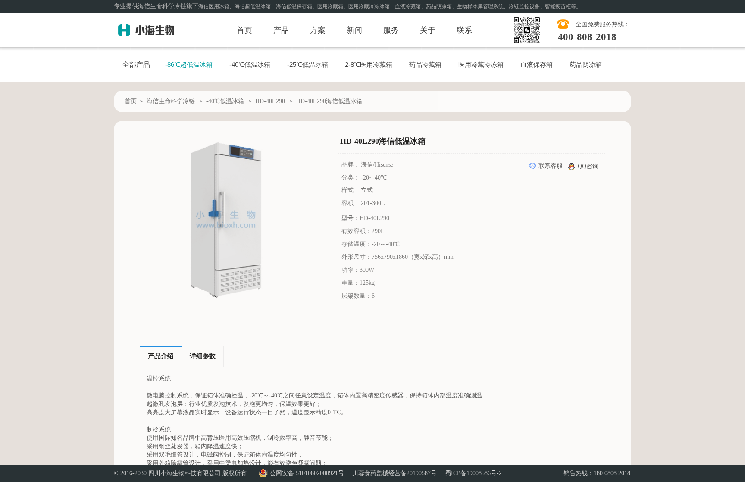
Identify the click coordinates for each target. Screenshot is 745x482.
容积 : (350, 203)
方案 (318, 30)
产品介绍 (161, 356)
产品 (281, 30)
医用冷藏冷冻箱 (481, 64)
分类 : (350, 177)
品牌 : (350, 164)
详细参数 (203, 356)
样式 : (350, 190)
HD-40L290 (270, 101)
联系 (464, 30)
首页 (244, 30)
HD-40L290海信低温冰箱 (329, 101)
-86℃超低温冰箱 (189, 64)
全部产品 (136, 64)
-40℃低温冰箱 (249, 64)
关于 (427, 30)
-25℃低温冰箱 (307, 64)
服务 (391, 30)
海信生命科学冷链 (171, 101)
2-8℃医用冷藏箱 (368, 64)
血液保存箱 (536, 64)
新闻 (354, 30)
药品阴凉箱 (586, 64)
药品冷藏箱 (425, 64)
